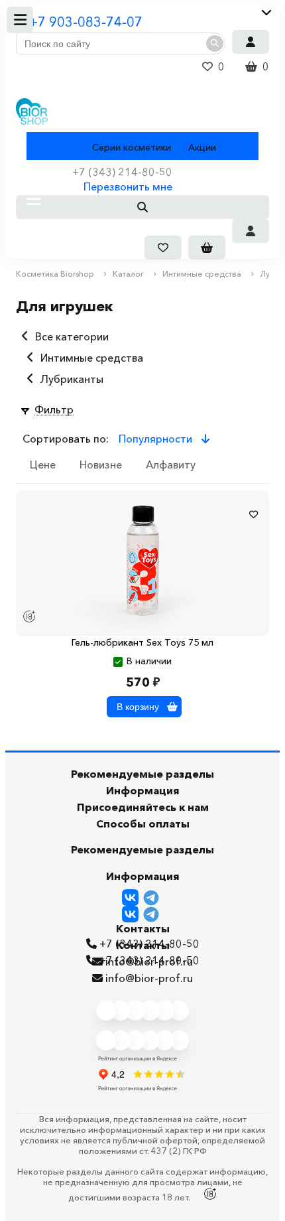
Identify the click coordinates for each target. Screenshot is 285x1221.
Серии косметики (131, 147)
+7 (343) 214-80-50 (149, 960)
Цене (43, 464)
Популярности (157, 438)
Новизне (101, 464)
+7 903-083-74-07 (85, 22)
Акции (202, 147)
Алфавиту (171, 464)
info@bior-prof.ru (149, 978)
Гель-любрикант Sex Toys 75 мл (142, 642)
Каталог (45, 147)
